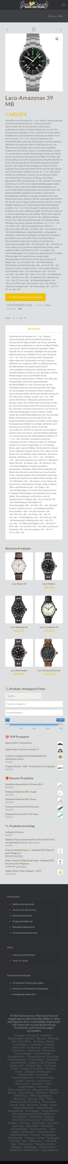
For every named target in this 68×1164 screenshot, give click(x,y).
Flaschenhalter (23, 1053)
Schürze (49, 1116)
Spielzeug (18, 1125)
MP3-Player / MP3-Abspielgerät (33, 1095)
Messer (12, 1092)
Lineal (48, 1083)
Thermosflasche (19, 1135)
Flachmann (48, 1050)
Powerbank (49, 1101)
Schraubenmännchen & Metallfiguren (33, 1113)
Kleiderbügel (26, 1074)
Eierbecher (18, 1047)
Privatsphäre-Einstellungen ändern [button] (28, 983)
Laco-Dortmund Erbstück (48, 670)
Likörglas (37, 1083)
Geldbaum (52, 1059)
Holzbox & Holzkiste (31, 1068)
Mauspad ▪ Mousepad (45, 1089)
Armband (33, 1035)
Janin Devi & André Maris (23, 955)
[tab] (34, 328)
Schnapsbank (15, 1110)
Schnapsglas (32, 1110)
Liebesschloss (22, 1083)
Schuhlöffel (35, 1116)
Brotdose (39, 1041)
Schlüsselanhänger (23, 1107)
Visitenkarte (26, 1144)
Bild (14, 1041)
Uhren (48, 305)
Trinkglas (29, 1138)
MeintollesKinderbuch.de (23, 927)
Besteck (30, 1038)
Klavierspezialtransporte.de (24, 932)
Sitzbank (25, 1122)
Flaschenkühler (43, 1053)
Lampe (19, 1080)
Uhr (20, 308)
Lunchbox (42, 1086)
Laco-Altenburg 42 (19, 627)
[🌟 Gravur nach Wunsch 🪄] (34, 5)
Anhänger (19, 1035)
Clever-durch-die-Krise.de (24, 910)
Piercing (32, 1098)
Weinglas (16, 1147)
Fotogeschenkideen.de (22, 921)
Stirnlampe (47, 1125)
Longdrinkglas (26, 1086)
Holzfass (51, 1068)
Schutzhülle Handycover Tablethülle (33, 1119)
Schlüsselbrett (45, 1107)
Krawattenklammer (23, 1077)
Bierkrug (53, 1038)
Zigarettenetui (49, 1150)
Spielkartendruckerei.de (23, 904)
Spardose (52, 1122)
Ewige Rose (34, 1047)
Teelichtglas (28, 1132)
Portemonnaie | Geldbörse (25, 1101)
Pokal (49, 1098)
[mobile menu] (63, 4)
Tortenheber (49, 1135)
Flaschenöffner (16, 1056)
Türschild (14, 1141)
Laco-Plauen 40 (19, 584)
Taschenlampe (19, 1129)
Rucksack (32, 1104)
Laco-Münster (49, 584)
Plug (41, 1098)
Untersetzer (36, 1141)
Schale (43, 1104)
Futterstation (36, 1059)
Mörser (53, 1092)
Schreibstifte (19, 1116)
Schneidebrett (49, 1110)
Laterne (29, 1080)
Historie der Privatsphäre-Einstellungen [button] (30, 988)
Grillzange (50, 1065)
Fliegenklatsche (36, 1056)
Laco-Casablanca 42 (49, 627)
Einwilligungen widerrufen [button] (24, 994)
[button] (57, 39)
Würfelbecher (31, 1150)
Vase (13, 1144)
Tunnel (41, 1138)
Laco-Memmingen (19, 670)
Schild (52, 1104)
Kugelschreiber (46, 1077)
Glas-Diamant (47, 1062)
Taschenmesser (38, 1129)
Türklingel (52, 1138)
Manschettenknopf (19, 1089)
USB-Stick (50, 1141)
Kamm (19, 1071)
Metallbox (41, 1092)
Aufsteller (46, 1035)
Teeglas (15, 1132)
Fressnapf (53, 1056)
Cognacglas (36, 1044)
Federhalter (18, 1050)
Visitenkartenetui (45, 1144)
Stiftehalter (32, 1125)
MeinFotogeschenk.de (22, 915)
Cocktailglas (20, 1044)
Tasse (52, 1129)
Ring (22, 1104)
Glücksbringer (34, 1065)
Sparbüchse (38, 1122)
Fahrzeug (48, 1047)
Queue (13, 1104)
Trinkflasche (15, 1138)
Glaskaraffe (17, 1065)
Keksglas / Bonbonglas (38, 1071)
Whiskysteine (47, 1147)
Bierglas (41, 1038)
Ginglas (33, 1062)
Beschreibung (34, 328)
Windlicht (15, 1150)
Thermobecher (46, 1132)
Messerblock (26, 1092)
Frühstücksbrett (17, 1059)
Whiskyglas (30, 1147)
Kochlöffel (42, 1074)
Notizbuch (19, 1098)
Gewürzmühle (18, 1062)
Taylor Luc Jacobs (20, 960)
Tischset (35, 1135)
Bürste (50, 1041)
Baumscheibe (15, 1038)
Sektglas (13, 1122)
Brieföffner (25, 1041)
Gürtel (14, 1068)
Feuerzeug (33, 1050)
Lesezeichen (44, 1080)
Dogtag (49, 1044)
